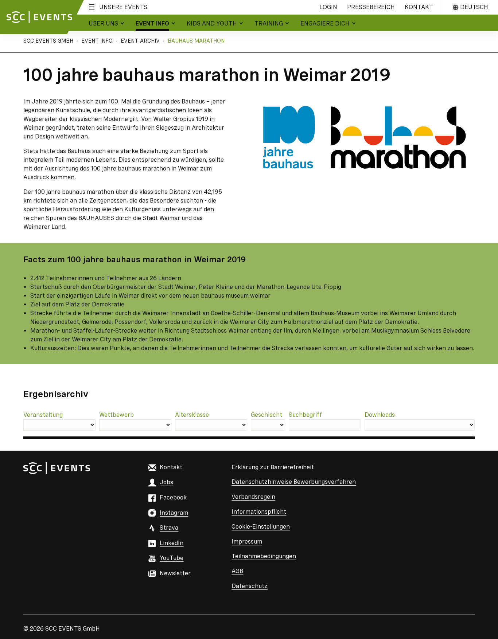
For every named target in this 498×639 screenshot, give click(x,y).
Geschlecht (266, 414)
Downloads (380, 414)
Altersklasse (192, 414)
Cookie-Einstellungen (261, 526)
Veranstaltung (43, 414)
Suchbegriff (305, 414)
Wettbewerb (116, 414)
